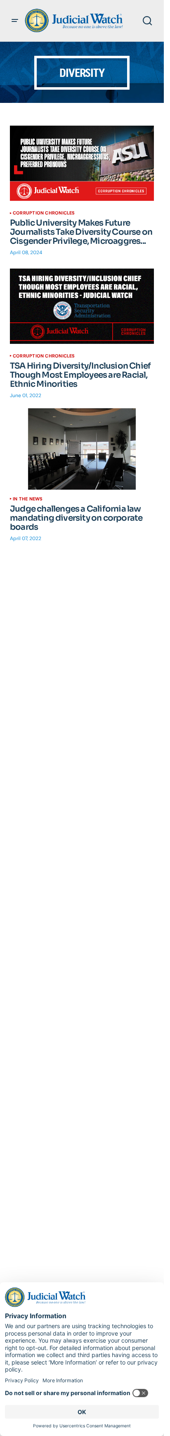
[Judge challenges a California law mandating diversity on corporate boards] (82, 448)
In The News (27, 498)
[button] (15, 21)
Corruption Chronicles (44, 212)
